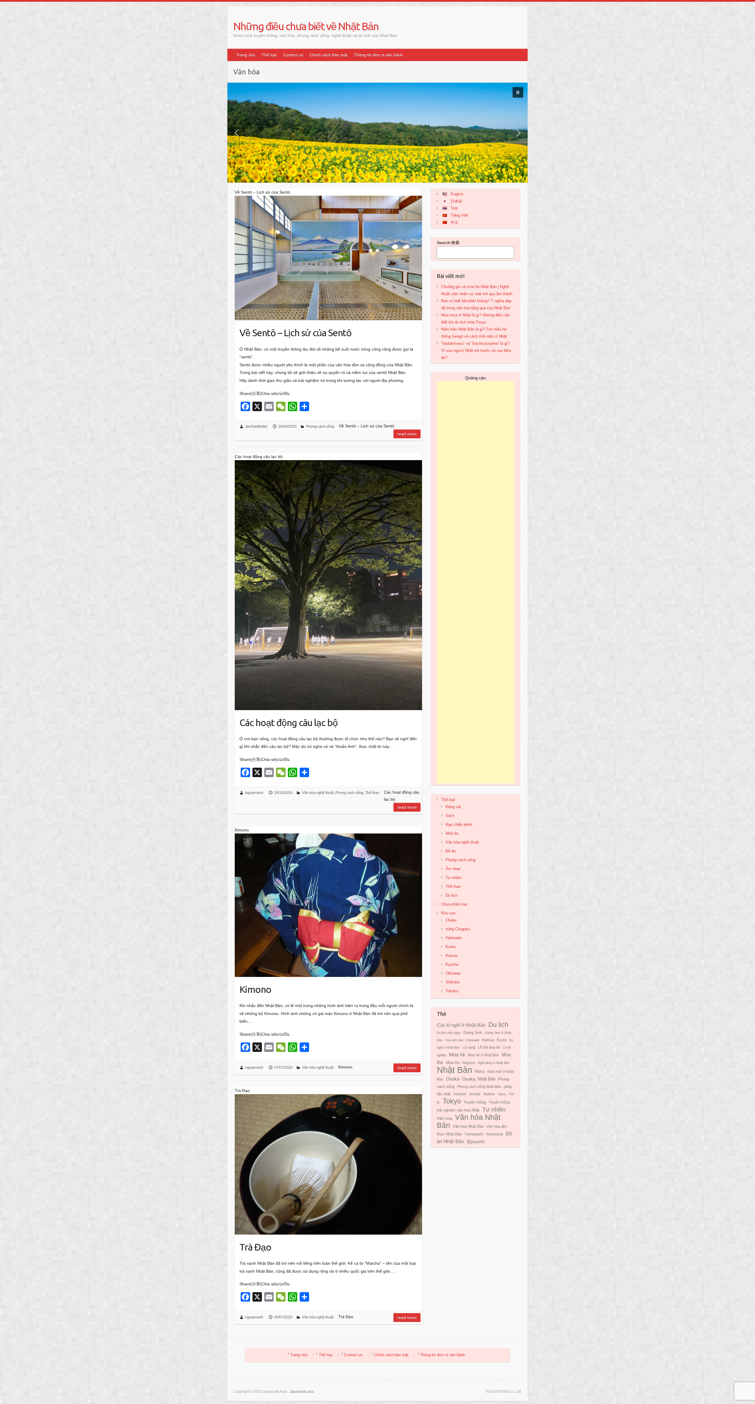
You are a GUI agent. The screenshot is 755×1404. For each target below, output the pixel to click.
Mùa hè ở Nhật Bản (483, 1055)
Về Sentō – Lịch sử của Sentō (295, 332)
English (457, 194)
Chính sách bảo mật (328, 55)
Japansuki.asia (302, 1392)
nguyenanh (254, 793)
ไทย (454, 208)
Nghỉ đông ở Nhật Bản (493, 1063)
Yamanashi (474, 1134)
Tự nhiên (453, 877)
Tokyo (452, 1101)
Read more (407, 434)
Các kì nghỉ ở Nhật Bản (461, 1025)
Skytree (489, 1094)
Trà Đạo (255, 1247)
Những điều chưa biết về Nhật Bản (306, 26)
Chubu (451, 920)
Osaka (452, 1078)
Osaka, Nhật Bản (478, 1079)
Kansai (451, 955)
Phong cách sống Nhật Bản (479, 1086)
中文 (454, 222)
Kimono (255, 989)
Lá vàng (468, 1047)
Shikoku (452, 982)
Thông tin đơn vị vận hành (378, 55)
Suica (502, 1094)
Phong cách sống (320, 426)
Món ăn (452, 833)
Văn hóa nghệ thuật (318, 793)
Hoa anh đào (454, 1040)
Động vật (453, 807)
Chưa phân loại (454, 904)
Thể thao (372, 793)
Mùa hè (457, 1055)
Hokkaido (454, 938)
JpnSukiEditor (256, 426)
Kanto (451, 946)
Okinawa (453, 973)
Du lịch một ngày (449, 1032)
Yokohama (494, 1134)
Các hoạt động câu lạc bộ (288, 722)
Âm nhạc (453, 869)
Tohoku (452, 991)
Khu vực (448, 913)
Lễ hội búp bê (489, 1047)
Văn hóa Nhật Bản (468, 1126)
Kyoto (502, 1040)
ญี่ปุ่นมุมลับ (476, 1142)
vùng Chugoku (458, 929)
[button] (518, 92)
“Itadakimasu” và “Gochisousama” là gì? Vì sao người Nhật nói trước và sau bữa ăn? (476, 350)
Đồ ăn (451, 851)
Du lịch (451, 895)
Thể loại (269, 55)
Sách (450, 815)
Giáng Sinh (472, 1033)
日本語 (456, 201)
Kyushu (452, 964)
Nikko (480, 1071)
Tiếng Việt (459, 215)
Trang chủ (245, 55)
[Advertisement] (475, 582)
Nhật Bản (454, 1070)
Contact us (293, 55)
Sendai (474, 1094)
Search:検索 (448, 242)
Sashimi (459, 1094)
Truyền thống (475, 1102)
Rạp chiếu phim (459, 824)
